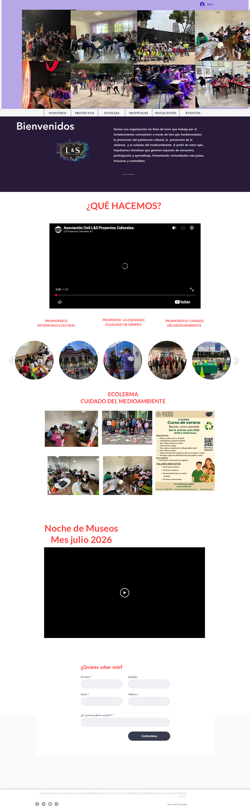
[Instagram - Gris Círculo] (56, 804)
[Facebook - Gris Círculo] (37, 804)
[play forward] (236, 360)
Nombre (85, 677)
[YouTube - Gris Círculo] (50, 804)
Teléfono (132, 694)
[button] (57, 114)
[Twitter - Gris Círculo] (44, 804)
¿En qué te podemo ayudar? (96, 715)
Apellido (132, 677)
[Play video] (124, 592)
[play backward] (12, 360)
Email (84, 694)
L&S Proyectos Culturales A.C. (56, 793)
